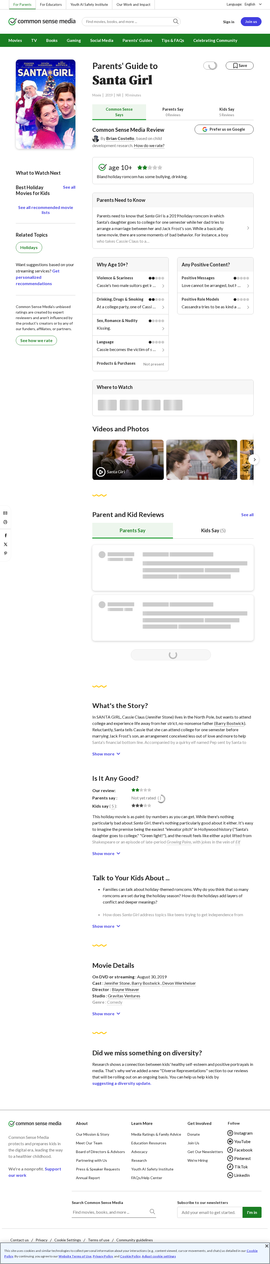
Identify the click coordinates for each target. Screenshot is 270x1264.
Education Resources (148, 1143)
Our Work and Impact (133, 4)
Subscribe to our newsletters (202, 1202)
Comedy (114, 1001)
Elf (237, 841)
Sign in (228, 21)
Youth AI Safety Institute (89, 4)
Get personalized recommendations (38, 277)
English (250, 4)
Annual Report (88, 1177)
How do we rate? (149, 145)
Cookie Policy (130, 1256)
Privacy (41, 1240)
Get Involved (199, 1123)
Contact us (19, 1240)
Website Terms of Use (75, 1256)
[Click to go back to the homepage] (41, 22)
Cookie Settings (67, 1240)
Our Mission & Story (92, 1134)
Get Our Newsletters (205, 1151)
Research (139, 1160)
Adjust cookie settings (159, 1256)
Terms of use (98, 1240)
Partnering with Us (91, 1160)
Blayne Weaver (125, 989)
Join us (251, 21)
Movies (15, 40)
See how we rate (36, 340)
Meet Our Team (89, 1143)
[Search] (152, 1212)
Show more (103, 753)
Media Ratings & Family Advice (156, 1134)
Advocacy (139, 1151)
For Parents (22, 4)
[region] (135, 1253)
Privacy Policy (103, 1256)
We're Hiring (197, 1160)
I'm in (252, 1212)
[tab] (119, 112)
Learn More (142, 1123)
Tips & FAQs (172, 40)
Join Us (193, 1143)
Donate (193, 1134)
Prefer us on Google (227, 129)
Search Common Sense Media (97, 1202)
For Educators (51, 4)
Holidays (29, 247)
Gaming (74, 40)
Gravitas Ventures (124, 995)
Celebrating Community (215, 40)
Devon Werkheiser (179, 982)
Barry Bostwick (229, 723)
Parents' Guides (137, 40)
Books (51, 40)
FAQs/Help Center (146, 1177)
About (82, 1123)
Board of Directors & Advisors (100, 1151)
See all (247, 514)
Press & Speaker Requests (98, 1169)
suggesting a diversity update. (121, 1083)
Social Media (101, 40)
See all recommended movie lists (45, 210)
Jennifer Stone (117, 982)
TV (34, 40)
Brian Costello (120, 138)
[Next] (253, 459)
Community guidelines (134, 1240)
